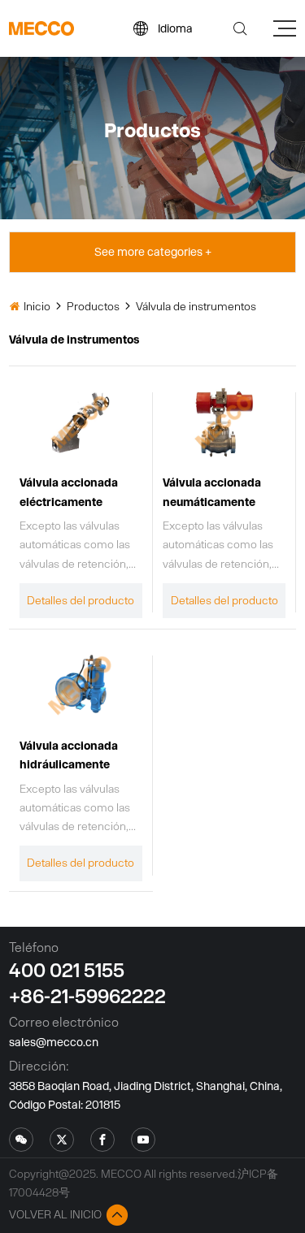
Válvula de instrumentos (196, 306)
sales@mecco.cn (53, 1042)
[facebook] (102, 1139)
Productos (93, 306)
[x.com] (21, 1139)
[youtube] (143, 1139)
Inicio (37, 306)
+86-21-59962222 (87, 995)
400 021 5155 (66, 969)
